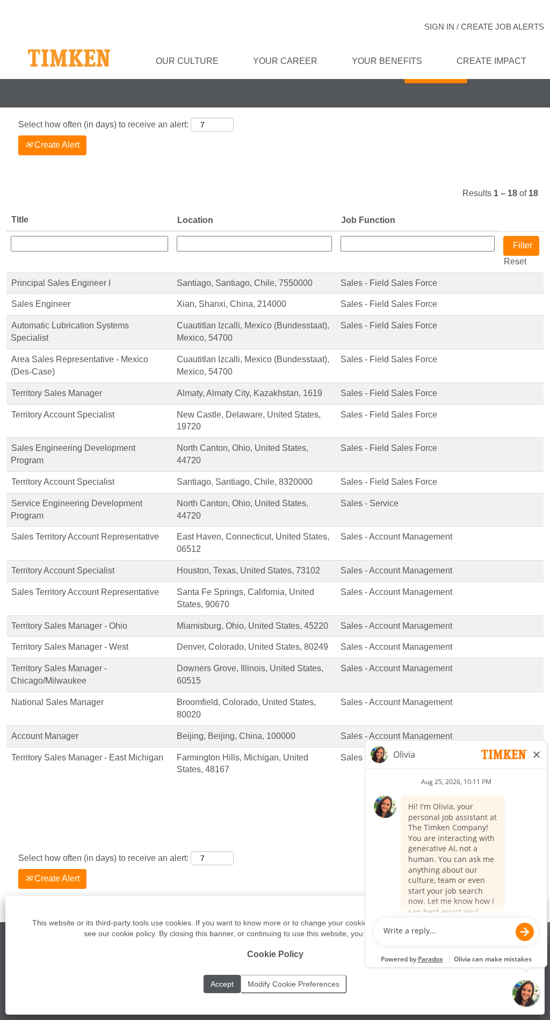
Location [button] (195, 220)
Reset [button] (515, 261)
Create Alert (55, 144)
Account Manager (44, 736)
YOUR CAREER (285, 61)
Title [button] (19, 219)
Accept (222, 984)
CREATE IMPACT (491, 61)
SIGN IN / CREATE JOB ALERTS (484, 26)
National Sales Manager (57, 702)
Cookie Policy (275, 954)
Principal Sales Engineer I (61, 283)
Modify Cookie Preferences (293, 984)
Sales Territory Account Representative (85, 536)
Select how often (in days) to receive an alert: (103, 124)
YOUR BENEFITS (387, 61)
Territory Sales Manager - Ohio (69, 625)
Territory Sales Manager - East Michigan (87, 757)
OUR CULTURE (187, 61)
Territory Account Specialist (62, 414)
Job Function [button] (368, 220)
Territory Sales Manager (56, 393)
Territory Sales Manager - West (69, 646)
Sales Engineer (40, 303)
